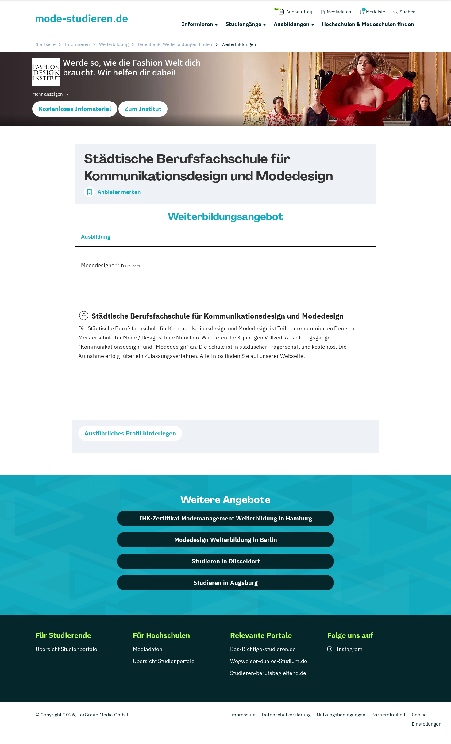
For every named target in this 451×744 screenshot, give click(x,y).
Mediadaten (147, 649)
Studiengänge (243, 24)
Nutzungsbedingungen (341, 714)
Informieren (197, 24)
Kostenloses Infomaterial (74, 109)
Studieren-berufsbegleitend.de (268, 673)
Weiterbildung (114, 44)
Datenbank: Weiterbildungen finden (175, 44)
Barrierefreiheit (389, 714)
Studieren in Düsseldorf (226, 561)
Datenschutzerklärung (286, 714)
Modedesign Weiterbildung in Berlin (225, 539)
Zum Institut (143, 109)
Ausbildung (95, 236)
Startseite (46, 44)
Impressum (243, 714)
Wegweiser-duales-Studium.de (268, 661)
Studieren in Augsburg (225, 582)
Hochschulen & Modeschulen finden (368, 24)
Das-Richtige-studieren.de (263, 649)
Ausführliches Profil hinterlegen (130, 433)
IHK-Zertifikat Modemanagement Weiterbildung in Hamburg (225, 518)
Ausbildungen (292, 24)
